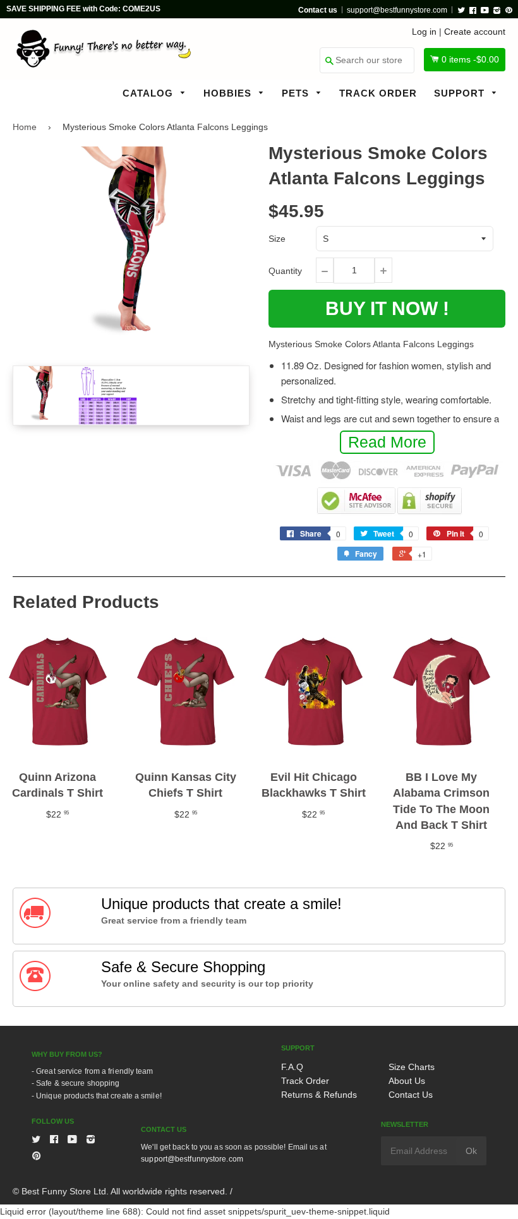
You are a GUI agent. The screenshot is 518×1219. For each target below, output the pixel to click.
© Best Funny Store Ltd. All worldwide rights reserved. (120, 1191)
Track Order (378, 93)
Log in (424, 32)
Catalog (149, 93)
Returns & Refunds (319, 1095)
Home (25, 127)
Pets (297, 93)
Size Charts (411, 1067)
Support (461, 93)
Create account (474, 32)
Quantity (285, 271)
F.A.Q (292, 1067)
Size (277, 239)
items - (470, 59)
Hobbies (229, 93)
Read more (387, 442)
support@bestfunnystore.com (397, 10)
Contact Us (410, 1095)
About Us (406, 1081)
